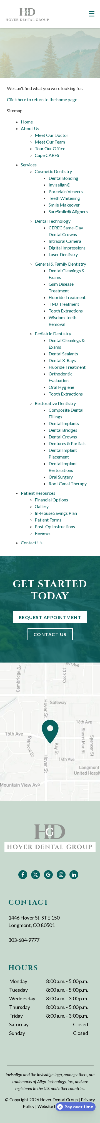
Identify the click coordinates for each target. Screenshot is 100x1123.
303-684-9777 (23, 940)
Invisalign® (60, 184)
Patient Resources (38, 493)
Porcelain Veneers (66, 191)
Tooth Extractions (66, 310)
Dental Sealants (63, 353)
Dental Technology (53, 221)
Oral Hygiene (61, 387)
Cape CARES (47, 155)
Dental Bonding (63, 178)
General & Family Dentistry (60, 263)
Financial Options (51, 499)
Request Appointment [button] (50, 617)
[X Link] (35, 874)
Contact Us (31, 542)
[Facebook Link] (22, 874)
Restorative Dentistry (55, 403)
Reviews (43, 533)
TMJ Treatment (64, 304)
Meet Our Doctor (51, 135)
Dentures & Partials (67, 443)
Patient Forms (48, 519)
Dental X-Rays (62, 360)
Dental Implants (64, 423)
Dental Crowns (63, 436)
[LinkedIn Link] (73, 874)
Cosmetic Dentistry (53, 171)
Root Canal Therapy (68, 483)
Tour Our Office (50, 148)
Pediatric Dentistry (53, 333)
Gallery (42, 506)
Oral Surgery (61, 476)
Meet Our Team (50, 141)
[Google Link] (48, 874)
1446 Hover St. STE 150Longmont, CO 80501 (33, 921)
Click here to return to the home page (42, 99)
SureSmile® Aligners (68, 211)
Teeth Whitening (64, 198)
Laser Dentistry (63, 254)
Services (29, 164)
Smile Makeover (64, 204)
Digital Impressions (67, 247)
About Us (30, 128)
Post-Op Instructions (55, 526)
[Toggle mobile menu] (91, 14)
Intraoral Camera (65, 241)
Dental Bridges (63, 430)
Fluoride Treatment (67, 297)
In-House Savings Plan (56, 513)
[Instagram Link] (61, 874)
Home (27, 121)
